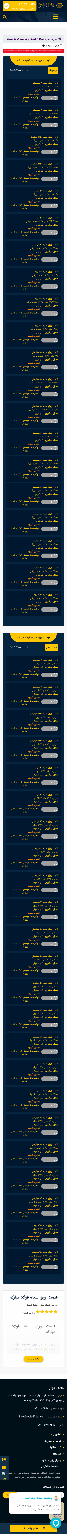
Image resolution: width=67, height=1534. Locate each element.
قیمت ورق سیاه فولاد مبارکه (21, 39)
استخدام (56, 1454)
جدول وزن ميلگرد (51, 1460)
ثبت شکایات (54, 1447)
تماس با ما (55, 1435)
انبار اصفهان (51, 647)
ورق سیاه (44, 39)
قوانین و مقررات (52, 1441)
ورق (53, 39)
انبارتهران (53, 70)
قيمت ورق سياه (46, 1349)
